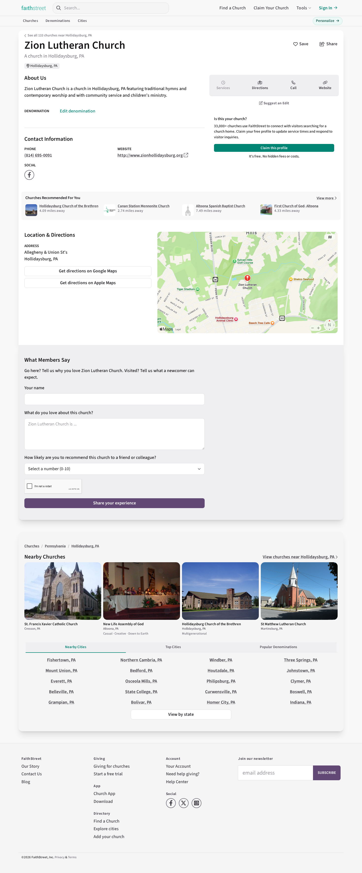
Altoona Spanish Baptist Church (220, 206)
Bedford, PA (141, 671)
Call (293, 88)
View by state (181, 714)
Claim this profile (274, 148)
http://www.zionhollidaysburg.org (150, 155)
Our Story (30, 766)
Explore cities (106, 829)
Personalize (327, 20)
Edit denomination (77, 111)
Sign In (325, 8)
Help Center (177, 782)
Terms (72, 857)
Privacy (60, 857)
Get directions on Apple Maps (88, 283)
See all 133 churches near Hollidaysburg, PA (60, 35)
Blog (25, 782)
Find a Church (232, 8)
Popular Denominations (278, 647)
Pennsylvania (55, 546)
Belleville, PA (61, 692)
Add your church (109, 837)
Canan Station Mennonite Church (143, 206)
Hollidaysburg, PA (43, 65)
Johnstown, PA (301, 671)
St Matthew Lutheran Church (283, 624)
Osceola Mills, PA (141, 681)
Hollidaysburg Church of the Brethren (68, 206)
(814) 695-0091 (38, 155)
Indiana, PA (300, 702)
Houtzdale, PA (221, 671)
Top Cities (173, 647)
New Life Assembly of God (123, 624)
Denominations (58, 20)
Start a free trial (108, 774)
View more (325, 198)
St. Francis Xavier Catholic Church (51, 624)
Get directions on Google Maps (88, 271)
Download (103, 801)
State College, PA (141, 692)
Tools (301, 8)
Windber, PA (221, 660)
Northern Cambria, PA (141, 660)
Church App (104, 794)
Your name (34, 388)
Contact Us (31, 774)
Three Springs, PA (300, 660)
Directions (260, 88)
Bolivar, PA (141, 702)
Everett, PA (61, 681)
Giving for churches (112, 766)
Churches (30, 20)
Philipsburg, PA (221, 681)
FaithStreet (33, 8)
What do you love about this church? (58, 413)
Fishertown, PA (61, 660)
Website (325, 88)
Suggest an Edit (276, 103)
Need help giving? (182, 774)
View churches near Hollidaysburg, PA (299, 557)
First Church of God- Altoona (296, 206)
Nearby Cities (75, 647)
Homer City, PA (221, 702)
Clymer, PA (301, 681)
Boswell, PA (301, 692)
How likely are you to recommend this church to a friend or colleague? (90, 457)
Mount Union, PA (61, 671)
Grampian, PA (61, 702)
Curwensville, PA (221, 692)
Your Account (178, 766)
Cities (82, 20)
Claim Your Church (271, 8)
